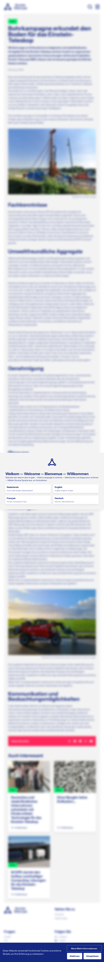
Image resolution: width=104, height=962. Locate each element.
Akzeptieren (92, 956)
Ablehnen (75, 956)
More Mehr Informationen (84, 948)
